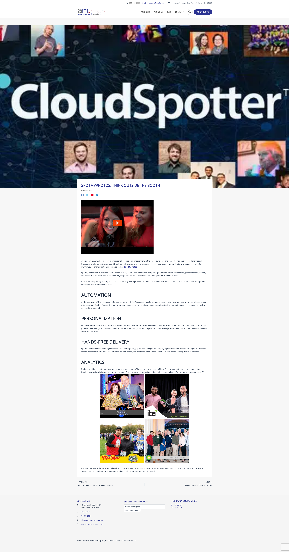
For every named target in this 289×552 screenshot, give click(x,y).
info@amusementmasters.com (92, 520)
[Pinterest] (92, 194)
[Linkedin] (97, 194)
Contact (179, 12)
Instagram (178, 505)
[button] (189, 12)
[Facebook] (82, 194)
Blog (169, 12)
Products (145, 12)
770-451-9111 (86, 516)
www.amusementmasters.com (92, 524)
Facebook (178, 507)
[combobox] (132, 510)
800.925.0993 (134, 3)
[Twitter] (87, 194)
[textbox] (131, 510)
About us (158, 12)
